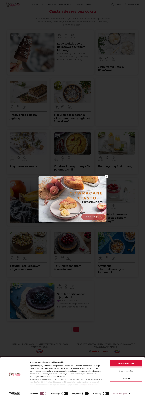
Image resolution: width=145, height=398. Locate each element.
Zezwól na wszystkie (126, 363)
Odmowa (126, 378)
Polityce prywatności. (89, 385)
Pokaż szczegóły (120, 393)
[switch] (65, 393)
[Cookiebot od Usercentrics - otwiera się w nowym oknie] (15, 393)
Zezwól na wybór (126, 371)
